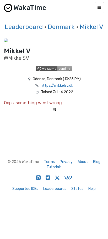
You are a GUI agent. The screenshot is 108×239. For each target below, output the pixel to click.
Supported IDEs (25, 188)
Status (77, 188)
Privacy (66, 162)
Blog (96, 162)
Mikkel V (91, 27)
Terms (49, 162)
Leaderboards (54, 188)
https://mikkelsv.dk (57, 85)
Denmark (61, 27)
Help (92, 188)
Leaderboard (24, 27)
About (83, 162)
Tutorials (54, 167)
